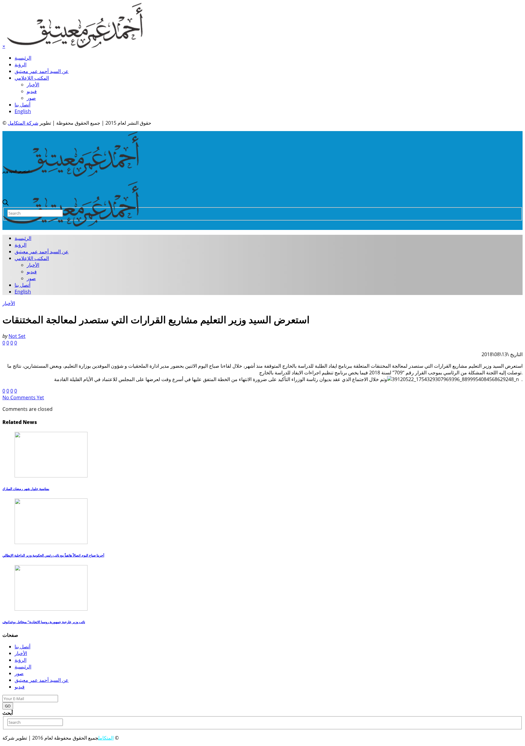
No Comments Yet (23, 397)
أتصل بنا (22, 104)
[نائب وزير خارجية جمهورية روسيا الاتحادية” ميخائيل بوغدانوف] (51, 608)
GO (8, 706)
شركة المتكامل (23, 123)
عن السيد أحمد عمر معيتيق (42, 71)
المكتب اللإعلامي (32, 78)
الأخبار (33, 84)
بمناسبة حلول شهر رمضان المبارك (25, 489)
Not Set (17, 336)
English (23, 111)
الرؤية (20, 64)
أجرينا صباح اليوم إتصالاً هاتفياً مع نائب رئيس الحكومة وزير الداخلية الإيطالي (53, 555)
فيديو (32, 91)
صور (31, 98)
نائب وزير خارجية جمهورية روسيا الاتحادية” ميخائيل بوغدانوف (43, 622)
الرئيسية (23, 57)
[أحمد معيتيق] (70, 175)
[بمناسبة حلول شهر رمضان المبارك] (51, 475)
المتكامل (106, 737)
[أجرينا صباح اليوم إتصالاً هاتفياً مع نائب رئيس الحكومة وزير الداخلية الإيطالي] (51, 542)
